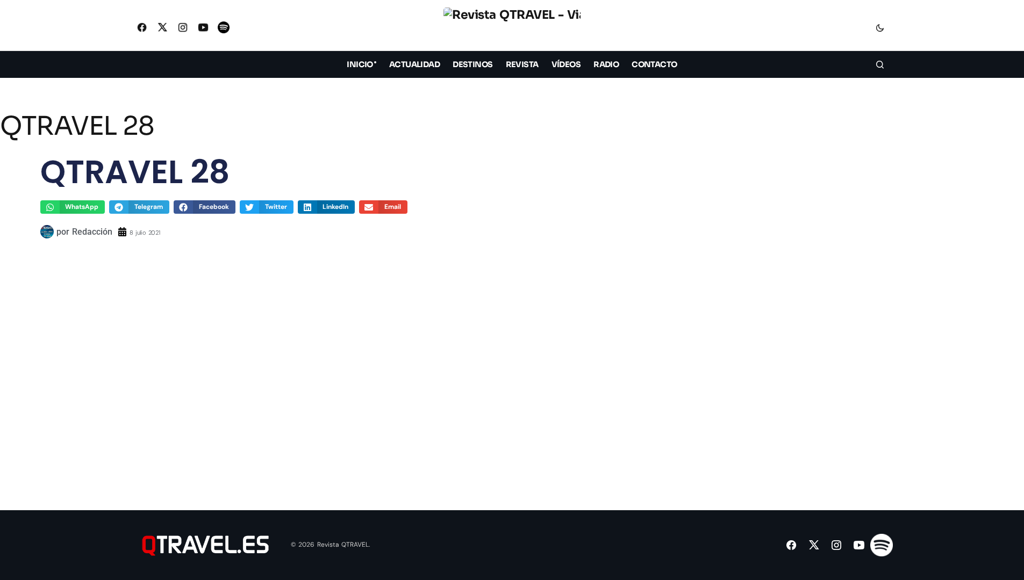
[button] (880, 27)
